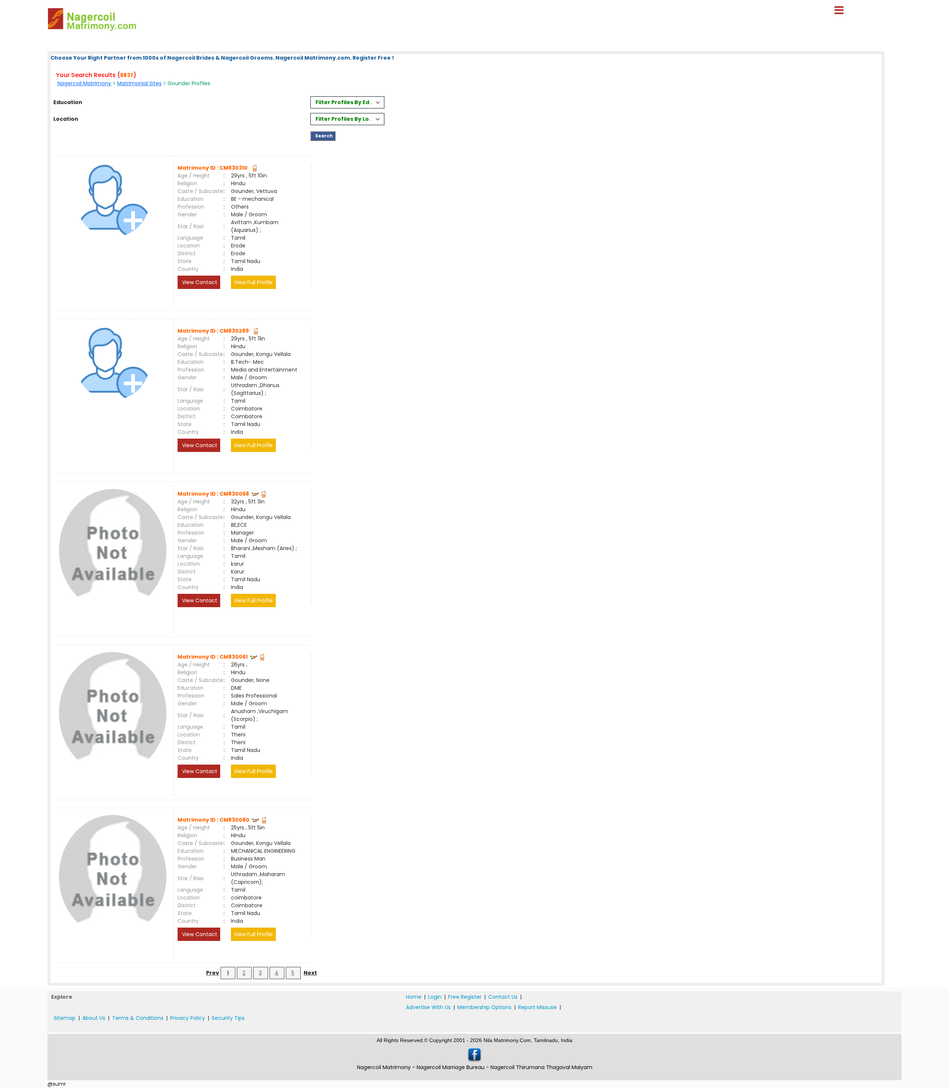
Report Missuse (537, 1007)
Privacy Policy (187, 1018)
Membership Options (484, 1007)
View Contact (199, 282)
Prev (212, 972)
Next (310, 972)
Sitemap (65, 1018)
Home (413, 997)
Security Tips (228, 1018)
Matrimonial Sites (139, 83)
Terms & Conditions (137, 1018)
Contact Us (503, 997)
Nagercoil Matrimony (84, 83)
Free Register (465, 997)
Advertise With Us (428, 1007)
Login (435, 997)
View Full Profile (253, 282)
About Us (93, 1018)
